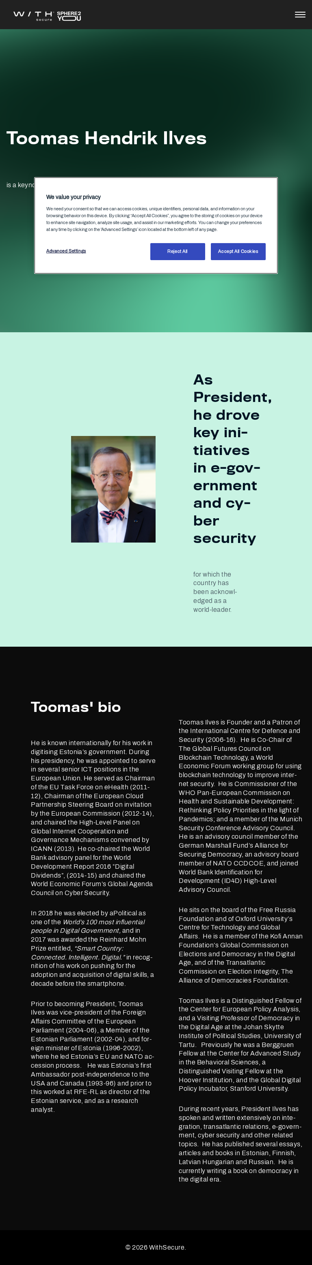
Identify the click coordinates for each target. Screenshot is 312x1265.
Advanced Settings (66, 250)
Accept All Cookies (238, 251)
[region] (156, 225)
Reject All (177, 251)
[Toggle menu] (300, 14)
